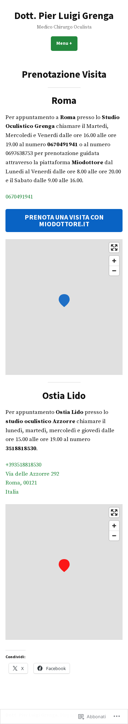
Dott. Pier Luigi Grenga (64, 15)
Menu (66, 43)
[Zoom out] (114, 270)
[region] (64, 307)
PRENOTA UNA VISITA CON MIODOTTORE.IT (64, 220)
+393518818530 (23, 465)
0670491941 (19, 197)
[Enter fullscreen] (114, 247)
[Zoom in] (114, 261)
